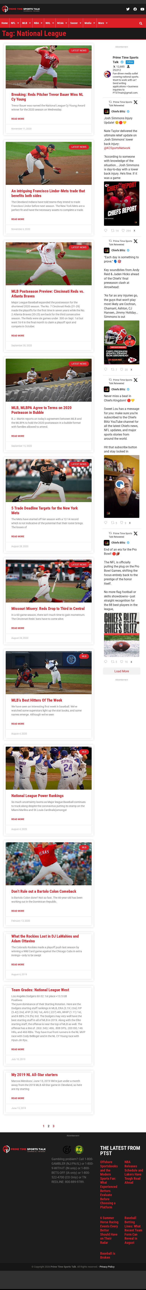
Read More (17, 119)
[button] (140, 23)
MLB (24, 23)
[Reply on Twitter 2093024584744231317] (106, 231)
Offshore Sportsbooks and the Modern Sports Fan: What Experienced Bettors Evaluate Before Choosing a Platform (109, 1184)
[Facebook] (135, 9)
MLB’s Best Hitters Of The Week (36, 700)
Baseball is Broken (107, 1255)
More (101, 23)
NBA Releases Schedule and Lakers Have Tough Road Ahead (134, 1172)
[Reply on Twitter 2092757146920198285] (106, 523)
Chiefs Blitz (118, 111)
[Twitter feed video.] (121, 486)
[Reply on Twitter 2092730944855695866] (106, 662)
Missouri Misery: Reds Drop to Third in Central (48, 608)
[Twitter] (128, 9)
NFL (13, 23)
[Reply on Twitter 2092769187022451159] (106, 369)
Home (5, 23)
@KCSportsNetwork (117, 148)
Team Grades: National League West (40, 990)
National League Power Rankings (37, 795)
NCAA (60, 23)
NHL (48, 23)
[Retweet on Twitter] (110, 101)
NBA (36, 23)
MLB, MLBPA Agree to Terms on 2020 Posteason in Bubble (41, 410)
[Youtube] (142, 9)
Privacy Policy (107, 1266)
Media (88, 23)
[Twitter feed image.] (121, 203)
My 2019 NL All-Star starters (34, 1074)
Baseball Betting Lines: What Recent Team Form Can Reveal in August (133, 1230)
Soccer (74, 23)
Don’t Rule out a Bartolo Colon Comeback (43, 891)
